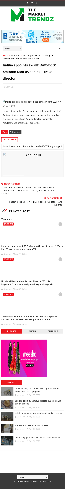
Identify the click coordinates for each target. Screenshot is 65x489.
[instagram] (36, 2)
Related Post (19, 211)
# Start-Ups (15, 132)
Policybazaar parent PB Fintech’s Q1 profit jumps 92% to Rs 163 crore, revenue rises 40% (32, 248)
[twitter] (32, 2)
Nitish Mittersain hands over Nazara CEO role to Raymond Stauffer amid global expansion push (27, 283)
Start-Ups (15, 55)
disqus (32, 331)
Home (5, 55)
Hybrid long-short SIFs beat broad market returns (38, 413)
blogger (11, 331)
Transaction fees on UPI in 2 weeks (31, 425)
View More (6, 219)
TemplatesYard (31, 485)
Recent (11, 382)
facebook (53, 331)
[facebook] (27, 2)
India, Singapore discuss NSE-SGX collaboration (37, 438)
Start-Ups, (10, 86)
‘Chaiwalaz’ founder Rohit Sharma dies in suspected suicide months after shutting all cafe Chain (29, 318)
